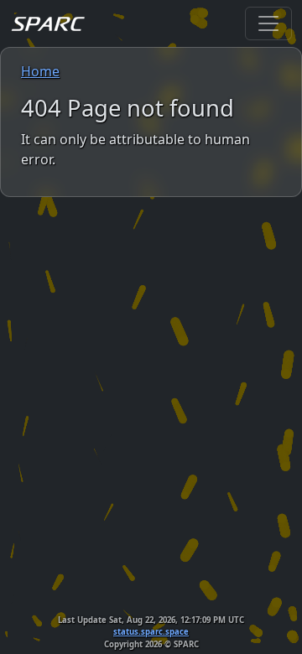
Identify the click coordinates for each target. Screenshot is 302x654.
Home (40, 71)
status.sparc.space (151, 631)
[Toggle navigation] (268, 23)
